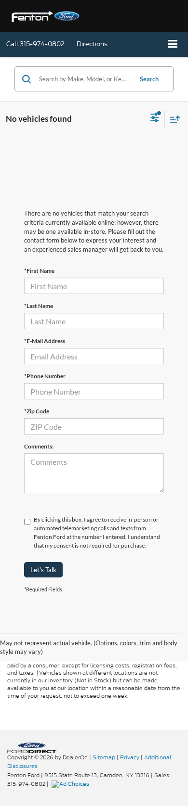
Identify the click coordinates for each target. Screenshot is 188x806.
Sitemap (104, 757)
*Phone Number (45, 376)
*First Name (39, 270)
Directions (92, 44)
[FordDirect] (31, 747)
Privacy (129, 757)
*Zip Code (36, 411)
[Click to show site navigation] (173, 44)
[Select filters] (155, 118)
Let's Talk (43, 570)
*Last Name (38, 305)
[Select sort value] (172, 119)
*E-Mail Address (44, 341)
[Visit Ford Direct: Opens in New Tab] (72, 784)
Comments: (39, 446)
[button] (35, 44)
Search (149, 79)
